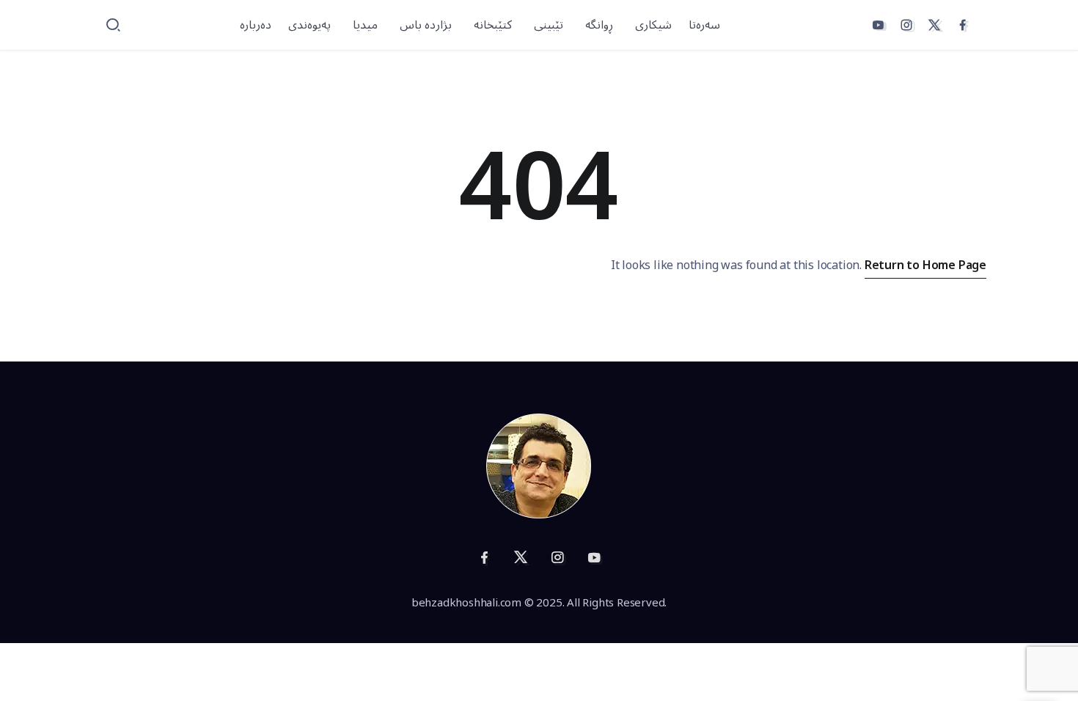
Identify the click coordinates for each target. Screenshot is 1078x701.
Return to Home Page (925, 265)
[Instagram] (906, 24)
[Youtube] (877, 24)
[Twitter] (934, 24)
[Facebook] (962, 24)
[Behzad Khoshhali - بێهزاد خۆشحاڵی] (539, 465)
